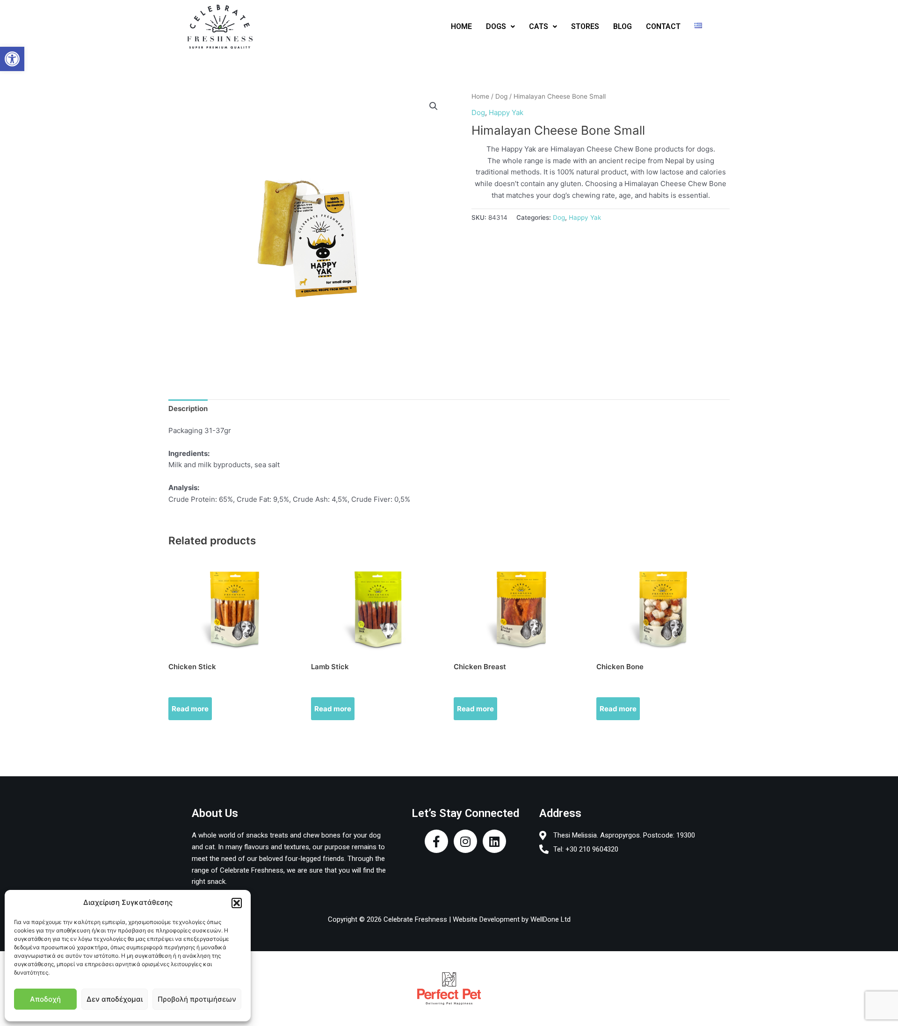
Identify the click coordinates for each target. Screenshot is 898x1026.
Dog (501, 96)
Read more (190, 708)
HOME (461, 26)
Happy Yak (506, 112)
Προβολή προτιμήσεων (197, 999)
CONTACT (663, 26)
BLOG (622, 26)
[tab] (188, 408)
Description (188, 408)
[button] (12, 59)
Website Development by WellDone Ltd (512, 919)
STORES (585, 26)
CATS (538, 26)
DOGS (496, 26)
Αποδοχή (45, 999)
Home (480, 96)
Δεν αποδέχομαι (115, 999)
